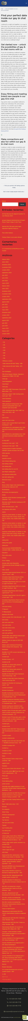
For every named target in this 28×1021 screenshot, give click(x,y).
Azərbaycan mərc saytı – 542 (10, 443)
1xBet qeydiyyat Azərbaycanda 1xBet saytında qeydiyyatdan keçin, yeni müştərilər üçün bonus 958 (12, 405)
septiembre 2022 (6, 299)
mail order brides (6, 630)
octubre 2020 (6, 333)
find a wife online (6, 555)
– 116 (3, 342)
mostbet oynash (6, 735)
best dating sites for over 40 (10, 469)
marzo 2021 (5, 328)
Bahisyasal (5, 455)
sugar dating (5, 817)
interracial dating (6, 606)
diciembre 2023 (6, 264)
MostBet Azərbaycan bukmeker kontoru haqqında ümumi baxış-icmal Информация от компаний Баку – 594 (13, 701)
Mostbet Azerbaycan (7, 690)
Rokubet (4, 806)
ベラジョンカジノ (6, 979)
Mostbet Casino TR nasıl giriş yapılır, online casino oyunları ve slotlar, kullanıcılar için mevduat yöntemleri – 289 (13, 719)
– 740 (3, 355)
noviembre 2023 (6, 267)
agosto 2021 (5, 320)
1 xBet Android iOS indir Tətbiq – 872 (12, 366)
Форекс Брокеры (7, 967)
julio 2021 (4, 323)
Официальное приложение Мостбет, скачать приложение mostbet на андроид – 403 (14, 913)
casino (4, 512)
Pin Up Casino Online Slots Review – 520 (13, 768)
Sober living (5, 812)
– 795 (3, 358)
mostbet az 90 (6, 662)
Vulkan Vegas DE (6, 847)
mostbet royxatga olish (8, 745)
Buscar (4, 201)
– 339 (3, 350)
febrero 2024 (5, 259)
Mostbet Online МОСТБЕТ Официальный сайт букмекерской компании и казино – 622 (14, 730)
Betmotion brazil (6, 479)
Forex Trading (6, 560)
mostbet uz (5, 748)
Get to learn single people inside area (13, 191)
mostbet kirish (6, 726)
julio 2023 (5, 275)
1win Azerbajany (6, 371)
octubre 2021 (5, 315)
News (3, 756)
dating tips (5, 545)
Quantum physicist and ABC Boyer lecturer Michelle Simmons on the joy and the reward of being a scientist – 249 (13, 795)
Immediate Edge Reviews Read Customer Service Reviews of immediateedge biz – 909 (13, 602)
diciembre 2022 (6, 291)
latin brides (5, 619)
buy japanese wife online (9, 509)
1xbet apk (4, 378)
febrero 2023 (5, 286)
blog (3, 482)
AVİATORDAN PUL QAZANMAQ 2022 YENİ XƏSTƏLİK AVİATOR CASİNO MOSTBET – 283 (13, 429)
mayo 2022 (5, 309)
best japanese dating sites (9, 474)
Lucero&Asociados (17, 1017)
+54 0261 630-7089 (14, 998)
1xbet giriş (5, 386)
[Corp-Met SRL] (4, 3)
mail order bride (6, 625)
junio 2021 (5, 325)
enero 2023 (5, 288)
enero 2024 (5, 262)
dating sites (5, 540)
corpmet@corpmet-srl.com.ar (14, 1011)
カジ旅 (4, 974)
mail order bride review (8, 627)
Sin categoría (5, 10)
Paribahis (4, 766)
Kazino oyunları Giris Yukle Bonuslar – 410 (13, 617)
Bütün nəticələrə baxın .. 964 (10, 506)
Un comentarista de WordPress (10, 248)
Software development (8, 814)
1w (3, 369)
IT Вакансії (5, 609)
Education (5, 552)
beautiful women (6, 458)
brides (4, 495)
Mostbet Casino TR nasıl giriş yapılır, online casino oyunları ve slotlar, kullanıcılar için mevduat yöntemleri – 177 (13, 712)
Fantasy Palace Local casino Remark (12, 237)
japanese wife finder (7, 614)
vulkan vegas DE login (8, 849)
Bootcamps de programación (10, 492)
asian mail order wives (8, 420)
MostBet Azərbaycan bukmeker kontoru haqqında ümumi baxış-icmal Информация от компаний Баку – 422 (13, 694)
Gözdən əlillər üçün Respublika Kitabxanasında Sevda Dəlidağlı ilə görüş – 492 (13, 565)
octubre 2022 (6, 296)
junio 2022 (5, 307)
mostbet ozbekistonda (8, 738)
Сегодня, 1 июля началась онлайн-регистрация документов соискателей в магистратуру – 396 (13, 933)
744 (3, 415)
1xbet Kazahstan (6, 398)
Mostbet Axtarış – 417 (8, 659)
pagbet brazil (5, 763)
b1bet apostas (6, 453)
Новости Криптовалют (8, 908)
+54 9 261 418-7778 (14, 1002)
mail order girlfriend (7, 633)
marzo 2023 (5, 283)
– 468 (3, 353)
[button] (24, 1017)
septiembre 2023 (6, 272)
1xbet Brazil (5, 384)
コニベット (5, 976)
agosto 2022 (5, 302)
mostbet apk (5, 656)
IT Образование (6, 612)
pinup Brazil (5, 778)
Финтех (4, 964)
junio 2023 (5, 278)
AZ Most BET (5, 440)
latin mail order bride (7, 622)
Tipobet (4, 825)
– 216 (3, 345)
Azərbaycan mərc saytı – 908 (10, 446)
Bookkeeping (5, 489)
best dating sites (6, 466)
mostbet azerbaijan (7, 687)
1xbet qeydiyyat (6, 401)
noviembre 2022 (6, 294)
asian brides (5, 417)
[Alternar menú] (26, 3)
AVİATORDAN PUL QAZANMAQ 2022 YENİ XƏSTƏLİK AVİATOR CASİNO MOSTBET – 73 (13, 436)
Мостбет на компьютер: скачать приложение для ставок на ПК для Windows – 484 (12, 888)
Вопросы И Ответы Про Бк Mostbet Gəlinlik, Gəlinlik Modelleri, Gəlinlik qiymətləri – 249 (12, 861)
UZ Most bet (5, 833)
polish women (6, 783)
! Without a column (7, 361)
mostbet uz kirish (7, 750)
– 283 (3, 347)
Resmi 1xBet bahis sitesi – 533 (10, 804)
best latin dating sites (8, 477)
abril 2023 (5, 280)
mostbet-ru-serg (6, 753)
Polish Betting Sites (7, 781)
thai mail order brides (8, 822)
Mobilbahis (5, 649)
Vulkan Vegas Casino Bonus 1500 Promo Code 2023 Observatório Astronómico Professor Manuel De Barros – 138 (13, 837)
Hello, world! (5, 569)
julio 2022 (5, 304)
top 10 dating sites (7, 828)
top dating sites (6, 830)
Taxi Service (5, 820)
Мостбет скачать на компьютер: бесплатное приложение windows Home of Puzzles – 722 (13, 904)
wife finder (5, 852)
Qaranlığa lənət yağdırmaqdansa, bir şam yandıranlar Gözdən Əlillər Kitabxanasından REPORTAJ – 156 (14, 788)
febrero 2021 (5, 331)
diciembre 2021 (6, 312)
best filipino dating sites (8, 471)
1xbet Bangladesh (7, 381)
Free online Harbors (7, 233)
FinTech (4, 558)
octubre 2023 (6, 270)
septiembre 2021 (6, 317)
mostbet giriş (5, 723)
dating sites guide (7, 542)
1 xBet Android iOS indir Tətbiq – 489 (12, 363)
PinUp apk (5, 775)
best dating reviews (7, 463)
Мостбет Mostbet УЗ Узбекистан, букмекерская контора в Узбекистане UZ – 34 (14, 881)
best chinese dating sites (9, 461)
